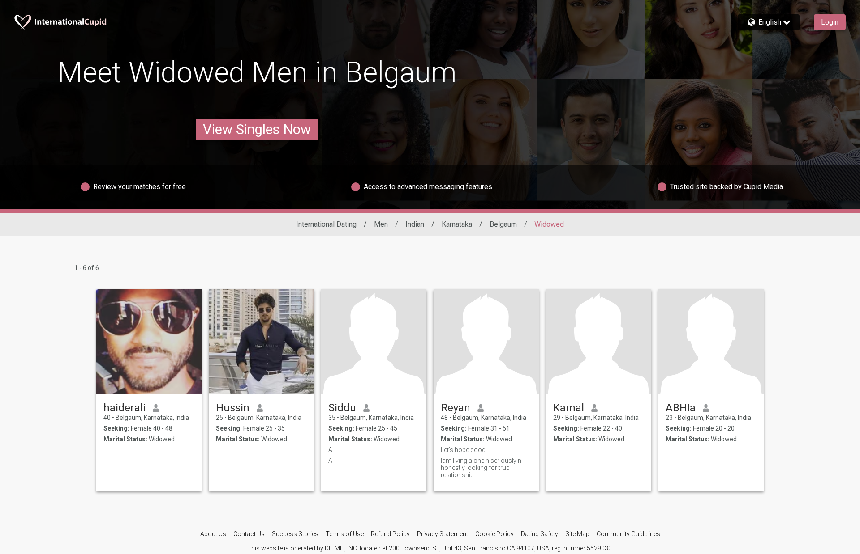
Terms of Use (345, 533)
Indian (414, 224)
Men (381, 224)
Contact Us (249, 533)
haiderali (124, 408)
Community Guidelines (628, 533)
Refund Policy (390, 533)
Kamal (568, 408)
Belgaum (503, 224)
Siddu (342, 408)
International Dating (326, 224)
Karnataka (457, 224)
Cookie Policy (494, 533)
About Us (213, 533)
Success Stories (295, 533)
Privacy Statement (442, 533)
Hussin (232, 408)
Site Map (577, 533)
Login (829, 22)
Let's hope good (463, 449)
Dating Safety (539, 533)
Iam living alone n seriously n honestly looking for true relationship (481, 467)
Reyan (455, 408)
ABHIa (681, 408)
